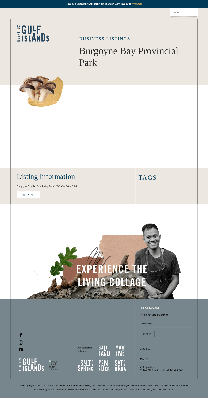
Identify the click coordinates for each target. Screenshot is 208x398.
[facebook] (21, 335)
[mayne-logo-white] (120, 346)
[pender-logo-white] (104, 361)
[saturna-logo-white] (120, 361)
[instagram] (21, 342)
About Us (144, 359)
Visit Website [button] (28, 195)
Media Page (145, 349)
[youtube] (21, 350)
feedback (137, 3)
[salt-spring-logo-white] (85, 361)
